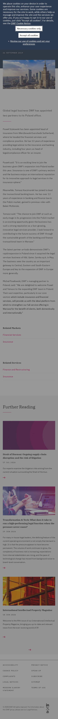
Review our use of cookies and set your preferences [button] (30, 42)
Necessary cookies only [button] (29, 28)
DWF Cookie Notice (21, 23)
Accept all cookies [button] (29, 35)
